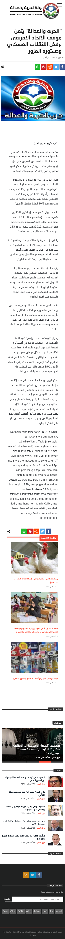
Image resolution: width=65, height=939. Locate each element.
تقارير (45, 911)
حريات (5, 911)
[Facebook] (39, 875)
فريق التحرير (55, 757)
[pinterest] (43, 67)
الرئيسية (59, 911)
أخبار (45, 57)
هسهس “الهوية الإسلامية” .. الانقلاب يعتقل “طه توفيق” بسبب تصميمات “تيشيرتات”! (36, 749)
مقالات (21, 911)
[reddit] (50, 67)
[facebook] (62, 67)
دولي (28, 911)
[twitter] (56, 67)
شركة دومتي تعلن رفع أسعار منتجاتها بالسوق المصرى (35, 678)
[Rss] (26, 875)
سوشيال (37, 911)
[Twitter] (33, 875)
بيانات (13, 911)
